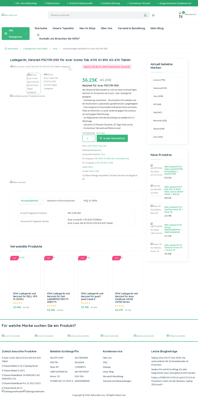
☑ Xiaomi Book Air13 (12, 388)
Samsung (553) (160, 88)
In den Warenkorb (114, 138)
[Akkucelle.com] (20, 15)
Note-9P (54, 367)
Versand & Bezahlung (131, 28)
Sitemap (107, 367)
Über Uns (106, 28)
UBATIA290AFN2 (59, 371)
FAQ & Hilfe (90, 200)
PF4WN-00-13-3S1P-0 (61, 381)
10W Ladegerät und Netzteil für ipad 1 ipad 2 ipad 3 (92, 296)
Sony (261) (158, 137)
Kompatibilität (29, 200)
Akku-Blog (157, 28)
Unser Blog (108, 371)
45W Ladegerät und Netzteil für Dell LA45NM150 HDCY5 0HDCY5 (58, 297)
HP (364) (157, 104)
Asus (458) (158, 96)
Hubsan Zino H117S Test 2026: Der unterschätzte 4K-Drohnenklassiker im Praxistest (169, 361)
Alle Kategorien (15, 33)
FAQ (105, 362)
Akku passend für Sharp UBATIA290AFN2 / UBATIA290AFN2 (173, 228)
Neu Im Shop (87, 28)
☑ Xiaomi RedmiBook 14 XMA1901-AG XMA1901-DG (21, 377)
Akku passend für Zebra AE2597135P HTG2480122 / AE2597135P (173, 170)
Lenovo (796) (159, 80)
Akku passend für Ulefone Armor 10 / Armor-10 (173, 247)
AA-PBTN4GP (82, 371)
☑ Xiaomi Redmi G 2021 (13, 370)
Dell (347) (157, 112)
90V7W (54, 362)
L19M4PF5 (80, 367)
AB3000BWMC (82, 381)
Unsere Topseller (63, 28)
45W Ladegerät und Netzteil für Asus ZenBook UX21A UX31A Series (126, 297)
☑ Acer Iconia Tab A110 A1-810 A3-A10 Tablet (21, 359)
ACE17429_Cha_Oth (96, 146)
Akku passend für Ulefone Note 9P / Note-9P (173, 209)
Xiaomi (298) (158, 128)
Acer (55, 48)
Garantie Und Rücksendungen (117, 381)
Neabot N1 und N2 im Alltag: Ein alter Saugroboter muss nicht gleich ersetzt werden (173, 371)
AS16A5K (79, 362)
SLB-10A (79, 376)
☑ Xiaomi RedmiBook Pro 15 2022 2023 (21, 383)
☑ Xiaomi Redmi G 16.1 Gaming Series (20, 366)
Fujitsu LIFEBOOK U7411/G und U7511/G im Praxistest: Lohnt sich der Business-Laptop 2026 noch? (173, 381)
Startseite (41, 28)
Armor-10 (55, 376)
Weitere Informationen (61, 200)
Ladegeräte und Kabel (35, 48)
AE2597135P (56, 357)
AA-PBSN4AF (81, 357)
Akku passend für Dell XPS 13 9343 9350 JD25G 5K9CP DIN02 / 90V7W (173, 190)
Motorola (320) (160, 120)
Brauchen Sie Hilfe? (67, 38)
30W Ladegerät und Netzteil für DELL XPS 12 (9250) (25, 296)
